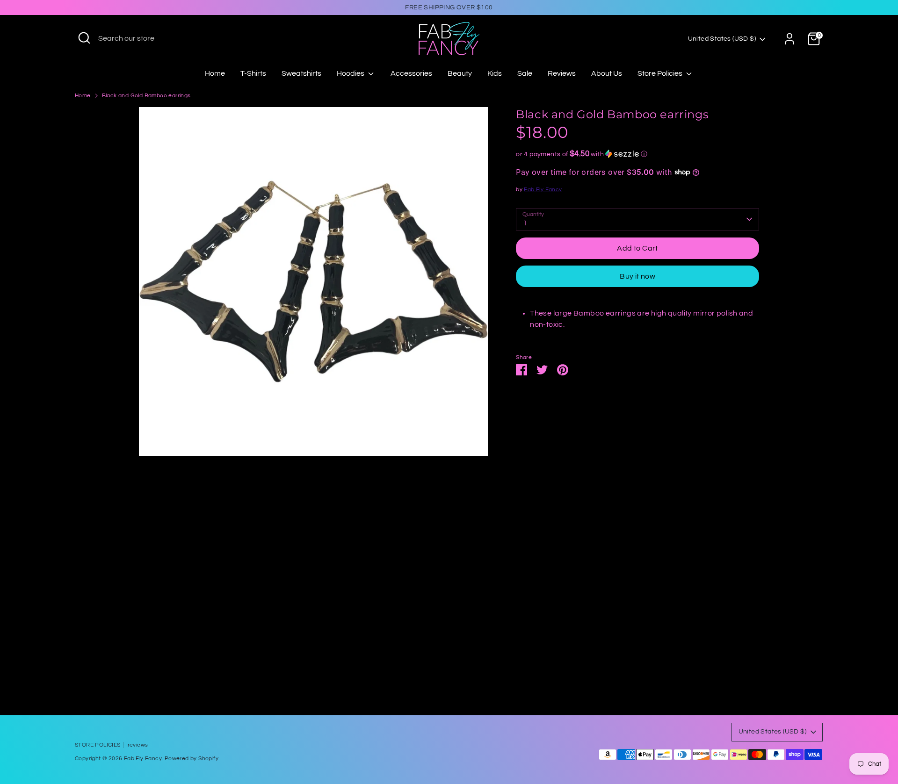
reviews (138, 745)
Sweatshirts (301, 73)
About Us (606, 73)
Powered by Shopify (191, 758)
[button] (637, 153)
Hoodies (351, 73)
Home (215, 73)
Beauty (460, 73)
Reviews (562, 73)
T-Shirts (253, 73)
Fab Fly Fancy (543, 189)
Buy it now (637, 276)
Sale (524, 73)
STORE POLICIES (98, 745)
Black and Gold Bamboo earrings (146, 96)
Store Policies (660, 73)
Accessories (411, 73)
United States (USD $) (722, 39)
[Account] (789, 38)
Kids (494, 73)
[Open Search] (84, 38)
